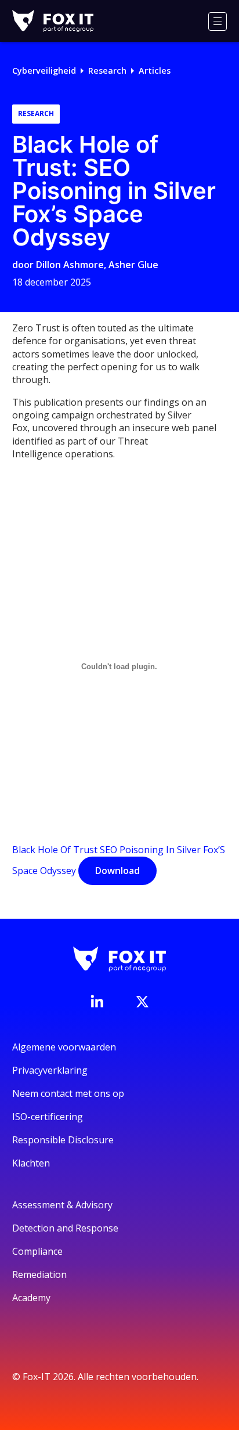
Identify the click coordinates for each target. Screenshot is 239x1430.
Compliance (37, 1251)
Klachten (31, 1163)
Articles (155, 70)
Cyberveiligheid (44, 70)
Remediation (39, 1274)
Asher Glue (133, 264)
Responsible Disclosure (63, 1139)
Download (117, 870)
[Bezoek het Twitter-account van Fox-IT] (142, 1002)
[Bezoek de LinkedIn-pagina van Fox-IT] (96, 1001)
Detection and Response (65, 1228)
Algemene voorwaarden (64, 1047)
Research (107, 70)
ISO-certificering (47, 1116)
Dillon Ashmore (70, 264)
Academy (31, 1297)
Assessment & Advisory (62, 1204)
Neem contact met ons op (68, 1093)
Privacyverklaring (50, 1070)
